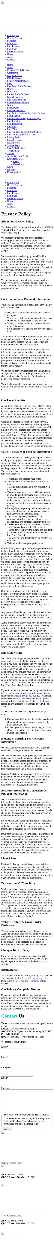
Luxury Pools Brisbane (18, 102)
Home (10, 89)
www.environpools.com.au (24, 267)
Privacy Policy (14, 137)
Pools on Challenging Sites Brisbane (24, 132)
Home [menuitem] (10, 64)
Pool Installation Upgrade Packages (24, 118)
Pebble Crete (13, 107)
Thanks (10, 153)
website (17, 695)
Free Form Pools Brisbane (19, 86)
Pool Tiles (12, 129)
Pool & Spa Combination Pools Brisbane (26, 113)
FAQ (9, 83)
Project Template (15, 140)
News (10, 105)
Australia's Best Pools (17, 156)
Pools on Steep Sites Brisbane (21, 134)
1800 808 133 (33, 695)
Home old (12, 91)
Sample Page (13, 145)
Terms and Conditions (28, 981)
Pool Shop (12, 126)
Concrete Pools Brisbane (19, 70)
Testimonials (13, 150)
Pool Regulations (15, 124)
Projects (11, 169)
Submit (6, 1129)
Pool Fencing (13, 116)
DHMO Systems (15, 78)
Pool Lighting (13, 121)
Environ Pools (15, 1163)
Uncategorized (14, 172)
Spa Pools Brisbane (16, 148)
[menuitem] (13, 35)
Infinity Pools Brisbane (18, 94)
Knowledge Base (15, 97)
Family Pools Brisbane (18, 81)
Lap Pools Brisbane (16, 99)
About (10, 67)
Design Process (14, 75)
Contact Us (12, 73)
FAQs (16, 161)
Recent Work (13, 142)
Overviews (18, 164)
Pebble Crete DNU (16, 110)
